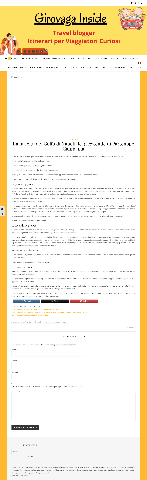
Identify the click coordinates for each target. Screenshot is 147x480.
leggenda (38, 322)
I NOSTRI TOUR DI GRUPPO (42, 67)
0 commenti (131, 327)
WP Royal (24, 476)
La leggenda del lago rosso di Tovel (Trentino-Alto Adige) (36, 309)
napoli (47, 322)
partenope (56, 322)
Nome (14, 349)
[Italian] (139, 66)
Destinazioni (27, 58)
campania (16, 322)
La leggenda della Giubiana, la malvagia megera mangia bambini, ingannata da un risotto (49, 312)
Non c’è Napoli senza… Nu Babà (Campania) (30, 315)
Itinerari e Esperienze (52, 58)
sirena (65, 322)
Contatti (100, 67)
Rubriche (126, 58)
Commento (15, 391)
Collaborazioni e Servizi (121, 67)
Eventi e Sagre (77, 58)
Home (14, 58)
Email (14, 361)
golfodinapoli (27, 322)
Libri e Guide (68, 67)
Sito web (14, 372)
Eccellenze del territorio (101, 58)
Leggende (73, 140)
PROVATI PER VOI (15, 67)
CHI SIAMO (86, 67)
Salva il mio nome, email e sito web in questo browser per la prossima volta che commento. (47, 386)
